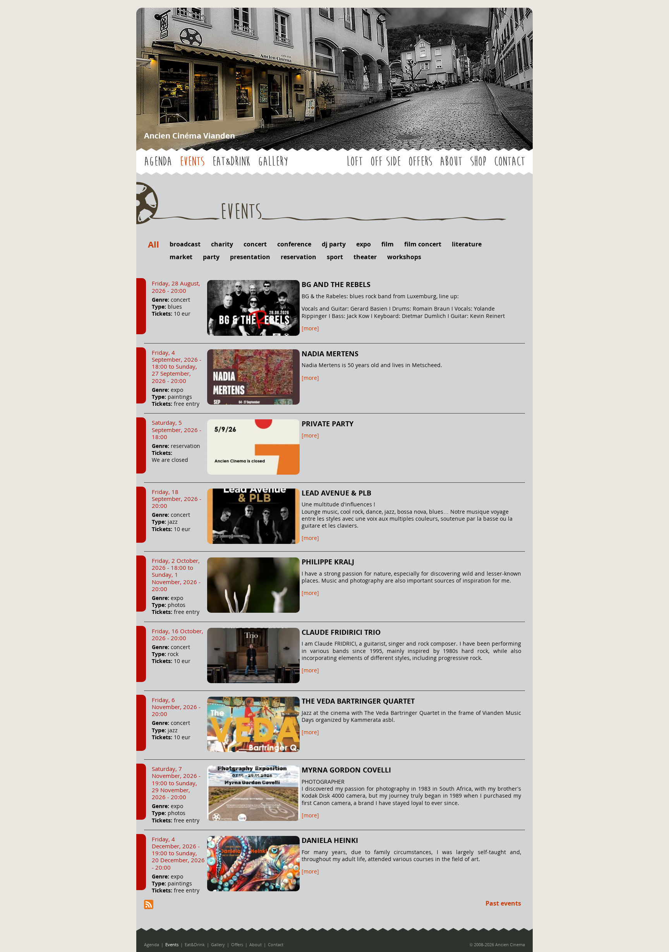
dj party (334, 244)
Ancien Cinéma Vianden (189, 135)
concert (255, 244)
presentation (250, 257)
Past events (503, 903)
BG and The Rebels (336, 284)
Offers (420, 161)
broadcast (185, 244)
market (181, 257)
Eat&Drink (231, 161)
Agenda (158, 161)
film (387, 244)
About (451, 161)
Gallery (273, 161)
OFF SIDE (386, 161)
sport (335, 257)
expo (363, 244)
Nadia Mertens (330, 353)
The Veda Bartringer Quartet (358, 701)
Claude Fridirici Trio (341, 632)
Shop (478, 161)
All (153, 244)
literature (467, 244)
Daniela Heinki (330, 840)
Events (192, 161)
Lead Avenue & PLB (336, 492)
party (211, 257)
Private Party (327, 423)
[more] (310, 328)
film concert (422, 244)
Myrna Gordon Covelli (346, 769)
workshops (404, 257)
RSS (148, 904)
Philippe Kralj (328, 561)
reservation (298, 257)
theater (365, 257)
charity (222, 244)
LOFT (355, 161)
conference (294, 244)
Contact (509, 161)
